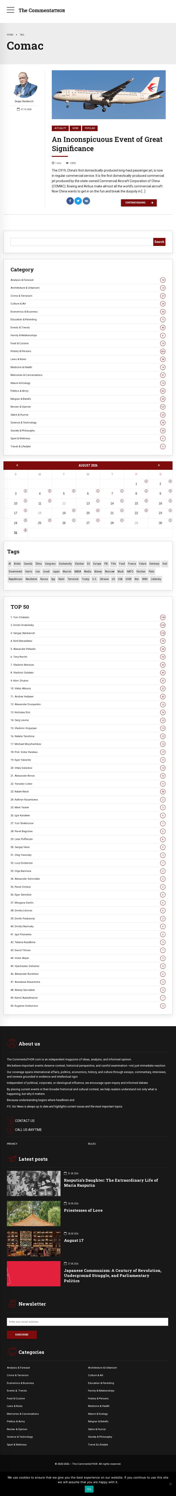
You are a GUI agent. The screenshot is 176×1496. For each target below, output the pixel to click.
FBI (106, 563)
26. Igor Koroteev (87, 815)
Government (15, 571)
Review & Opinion (88, 406)
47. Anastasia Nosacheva (87, 981)
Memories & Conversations (87, 375)
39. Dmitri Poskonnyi (87, 918)
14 (112, 503)
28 (112, 523)
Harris (28, 571)
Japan (56, 571)
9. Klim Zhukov (87, 680)
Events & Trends (87, 327)
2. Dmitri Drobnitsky (88, 625)
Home (10, 34)
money (98, 571)
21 (112, 513)
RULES (92, 1143)
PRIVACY (12, 1143)
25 (39, 523)
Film (113, 563)
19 (64, 513)
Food (122, 563)
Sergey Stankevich (24, 101)
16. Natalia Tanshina (87, 736)
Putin (151, 571)
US (113, 579)
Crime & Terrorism (87, 295)
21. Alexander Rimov (87, 775)
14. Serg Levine (87, 720)
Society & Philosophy (87, 430)
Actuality (60, 128)
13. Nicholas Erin (87, 712)
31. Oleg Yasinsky (87, 854)
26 (64, 523)
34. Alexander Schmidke (87, 878)
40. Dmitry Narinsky (87, 926)
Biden (17, 563)
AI (10, 563)
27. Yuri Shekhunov (87, 823)
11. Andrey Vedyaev (87, 696)
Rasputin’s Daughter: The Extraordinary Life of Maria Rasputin (111, 1183)
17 (15, 513)
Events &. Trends (17, 1390)
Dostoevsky (65, 563)
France (132, 563)
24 (15, 523)
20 (88, 513)
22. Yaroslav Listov (87, 783)
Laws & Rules (87, 359)
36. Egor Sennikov (87, 894)
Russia (44, 579)
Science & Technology (87, 422)
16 (160, 503)
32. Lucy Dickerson (87, 863)
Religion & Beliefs (87, 398)
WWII (145, 579)
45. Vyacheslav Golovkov (87, 966)
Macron (67, 571)
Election (79, 563)
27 (88, 523)
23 (160, 513)
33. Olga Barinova (87, 871)
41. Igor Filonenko (87, 934)
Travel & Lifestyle (87, 446)
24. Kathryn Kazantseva (87, 799)
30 (160, 523)
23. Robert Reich (87, 791)
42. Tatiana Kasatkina (87, 942)
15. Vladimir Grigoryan (87, 728)
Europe (97, 563)
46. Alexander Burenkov (87, 973)
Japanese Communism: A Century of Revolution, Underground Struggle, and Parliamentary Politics (112, 1275)
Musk (121, 571)
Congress (50, 563)
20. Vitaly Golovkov (87, 767)
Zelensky (156, 579)
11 (39, 503)
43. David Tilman (87, 950)
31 (15, 533)
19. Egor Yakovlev (87, 759)
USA (120, 579)
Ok (89, 1489)
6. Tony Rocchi (87, 656)
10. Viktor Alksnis (87, 688)
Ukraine (104, 579)
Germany (154, 563)
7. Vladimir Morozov (87, 664)
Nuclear (141, 571)
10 (15, 503)
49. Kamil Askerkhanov (87, 997)
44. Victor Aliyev (87, 958)
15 (136, 503)
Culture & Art (87, 303)
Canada (28, 563)
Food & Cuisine (87, 343)
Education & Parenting (87, 319)
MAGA (77, 571)
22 (136, 513)
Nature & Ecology (87, 383)
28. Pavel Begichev (87, 831)
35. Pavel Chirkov (87, 886)
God (164, 563)
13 (88, 503)
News (75, 128)
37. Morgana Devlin (87, 902)
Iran (38, 571)
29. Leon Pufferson (87, 839)
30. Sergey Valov (87, 847)
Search (159, 242)
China (39, 563)
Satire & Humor (87, 414)
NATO (130, 571)
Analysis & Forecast (87, 280)
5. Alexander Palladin (87, 649)
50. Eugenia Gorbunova (87, 1005)
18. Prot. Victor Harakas (87, 752)
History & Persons (88, 351)
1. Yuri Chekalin (88, 617)
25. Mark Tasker (87, 807)
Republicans (15, 579)
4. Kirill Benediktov (87, 640)
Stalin (61, 579)
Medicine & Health (87, 367)
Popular (90, 128)
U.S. (94, 579)
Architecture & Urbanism (87, 287)
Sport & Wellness (87, 438)
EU (88, 563)
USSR (128, 579)
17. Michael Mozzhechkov (87, 744)
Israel (46, 571)
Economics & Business (87, 311)
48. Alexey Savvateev (87, 990)
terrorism (73, 579)
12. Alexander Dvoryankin (87, 704)
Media (87, 571)
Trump (85, 579)
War (137, 579)
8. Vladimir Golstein (87, 672)
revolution (31, 579)
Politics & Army (87, 390)
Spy (53, 579)
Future (142, 563)
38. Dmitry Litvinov (87, 910)
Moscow (109, 571)
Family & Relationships (87, 335)
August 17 (74, 1240)
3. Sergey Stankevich (88, 633)
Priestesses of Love (83, 1210)
